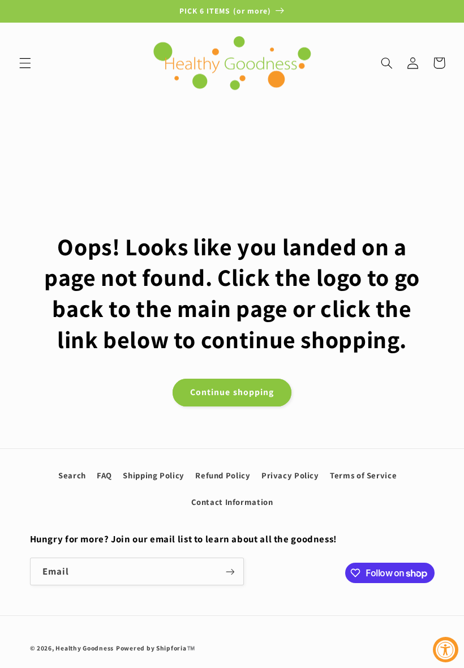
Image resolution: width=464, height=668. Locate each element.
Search (72, 475)
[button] (25, 63)
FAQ (104, 475)
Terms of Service (363, 475)
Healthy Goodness (84, 648)
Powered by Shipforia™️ (155, 648)
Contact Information (232, 501)
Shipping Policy (153, 475)
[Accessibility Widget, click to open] (445, 649)
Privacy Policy (290, 475)
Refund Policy (222, 475)
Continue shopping (232, 392)
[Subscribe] (230, 571)
